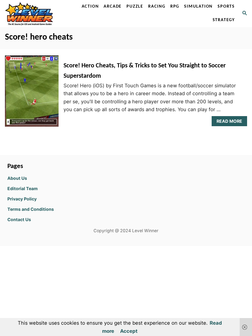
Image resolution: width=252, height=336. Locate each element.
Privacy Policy (22, 198)
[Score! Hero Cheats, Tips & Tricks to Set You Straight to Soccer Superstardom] (32, 93)
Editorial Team (22, 188)
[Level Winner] (30, 13)
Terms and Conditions (30, 209)
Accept (129, 331)
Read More (231, 122)
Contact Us (19, 219)
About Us (17, 178)
